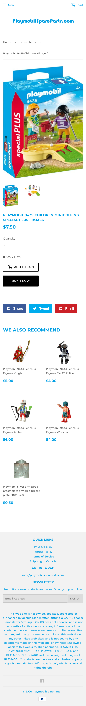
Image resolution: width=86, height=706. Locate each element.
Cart (80, 5)
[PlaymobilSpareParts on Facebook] (42, 681)
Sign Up (75, 598)
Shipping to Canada (43, 561)
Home (7, 42)
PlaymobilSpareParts (46, 691)
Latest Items (27, 42)
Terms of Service (43, 556)
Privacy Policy (43, 546)
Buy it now (21, 281)
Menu (12, 5)
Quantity (9, 238)
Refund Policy (43, 551)
